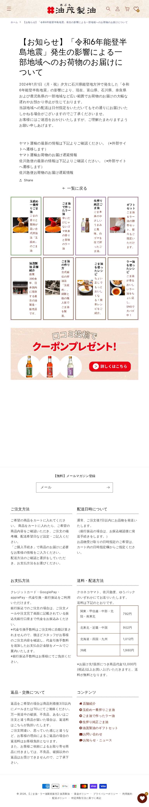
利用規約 (127, 793)
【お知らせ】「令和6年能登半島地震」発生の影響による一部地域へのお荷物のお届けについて (75, 22)
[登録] (108, 487)
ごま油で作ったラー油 (99, 716)
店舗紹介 (89, 703)
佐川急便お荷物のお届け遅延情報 (46, 172)
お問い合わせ (92, 734)
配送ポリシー (59, 798)
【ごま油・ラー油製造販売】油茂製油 (49, 793)
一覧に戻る (77, 188)
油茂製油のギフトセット (100, 728)
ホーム (14, 22)
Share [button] (28, 180)
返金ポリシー (81, 793)
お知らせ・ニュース (97, 740)
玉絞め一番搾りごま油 (99, 710)
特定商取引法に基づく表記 (86, 798)
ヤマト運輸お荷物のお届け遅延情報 (48, 155)
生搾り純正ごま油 (95, 722)
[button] (9, 8)
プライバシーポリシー (105, 793)
